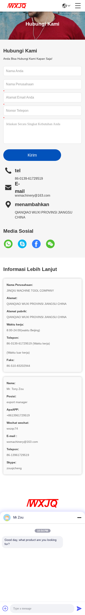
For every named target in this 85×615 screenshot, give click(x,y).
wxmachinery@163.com (32, 195)
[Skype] (24, 244)
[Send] (79, 608)
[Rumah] (42, 508)
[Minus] (79, 517)
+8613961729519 (18, 415)
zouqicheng (14, 468)
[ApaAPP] (10, 244)
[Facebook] (38, 244)
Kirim (32, 155)
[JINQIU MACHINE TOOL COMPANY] (17, 5)
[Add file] (5, 608)
